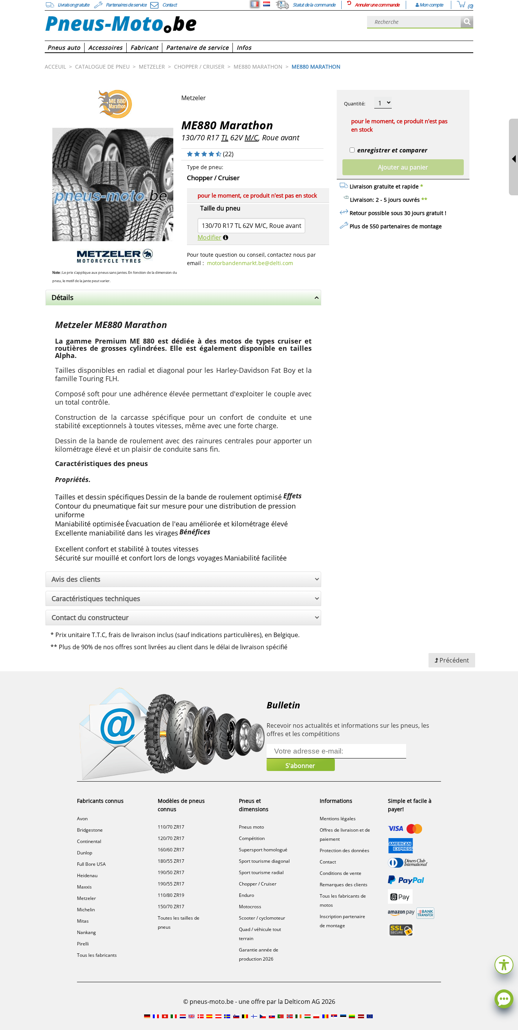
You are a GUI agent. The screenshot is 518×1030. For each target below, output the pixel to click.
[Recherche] (467, 22)
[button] (503, 963)
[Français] (254, 4)
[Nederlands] (266, 4)
